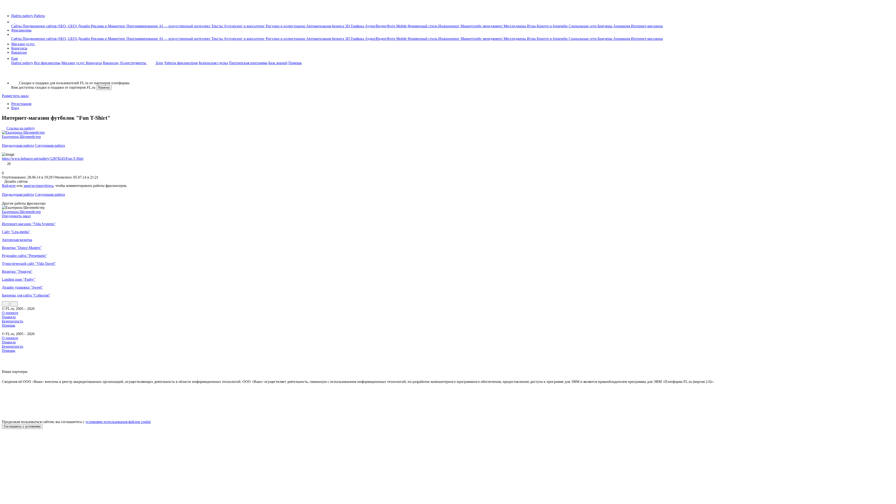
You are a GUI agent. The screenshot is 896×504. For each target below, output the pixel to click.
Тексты (217, 26)
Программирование (142, 26)
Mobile (402, 26)
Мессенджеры (515, 26)
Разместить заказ (15, 96)
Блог (160, 63)
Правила (9, 317)
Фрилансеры (21, 30)
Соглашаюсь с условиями (22, 426)
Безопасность (12, 321)
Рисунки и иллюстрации (286, 26)
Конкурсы (19, 48)
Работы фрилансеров (181, 63)
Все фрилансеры (47, 63)
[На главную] (6, 8)
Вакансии (19, 52)
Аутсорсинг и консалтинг (245, 26)
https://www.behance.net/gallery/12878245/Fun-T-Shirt (42, 159)
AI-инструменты (133, 63)
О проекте (10, 313)
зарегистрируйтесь (38, 186)
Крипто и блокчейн (553, 26)
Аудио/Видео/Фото (380, 26)
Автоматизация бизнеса (325, 26)
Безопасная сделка (213, 63)
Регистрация (21, 104)
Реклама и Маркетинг (108, 26)
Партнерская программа (248, 63)
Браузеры (605, 26)
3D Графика (355, 26)
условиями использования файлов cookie (118, 422)
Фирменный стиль (423, 26)
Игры (532, 26)
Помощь (295, 63)
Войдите (9, 186)
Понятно (104, 87)
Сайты (17, 26)
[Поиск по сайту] (15, 75)
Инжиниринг (449, 26)
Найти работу (22, 63)
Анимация (622, 26)
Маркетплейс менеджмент (482, 26)
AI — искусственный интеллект (185, 26)
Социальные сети (583, 26)
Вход (15, 108)
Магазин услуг (23, 44)
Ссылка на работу (21, 128)
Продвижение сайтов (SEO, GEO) (50, 26)
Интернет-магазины (647, 26)
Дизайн (84, 26)
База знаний (277, 63)
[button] (15, 22)
